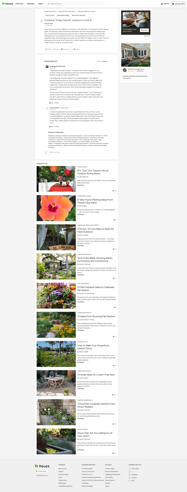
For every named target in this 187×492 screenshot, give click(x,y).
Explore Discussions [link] (50, 11)
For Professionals (87, 468)
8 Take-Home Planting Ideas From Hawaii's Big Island (95, 201)
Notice (66, 474)
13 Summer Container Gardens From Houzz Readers (96, 405)
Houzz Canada (109, 468)
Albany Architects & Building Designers (75, 145)
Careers (60, 471)
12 (115, 278)
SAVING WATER (82, 429)
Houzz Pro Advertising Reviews (91, 477)
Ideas (40, 4)
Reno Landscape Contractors (88, 139)
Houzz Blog (135, 468)
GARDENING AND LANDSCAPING (88, 225)
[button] (102, 61)
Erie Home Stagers (84, 141)
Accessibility (109, 477)
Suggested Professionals (112, 474)
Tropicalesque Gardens (63, 15)
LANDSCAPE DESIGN (84, 254)
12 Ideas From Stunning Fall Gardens (96, 316)
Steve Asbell (83, 235)
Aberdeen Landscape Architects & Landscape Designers (65, 136)
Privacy (60, 474)
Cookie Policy (62, 480)
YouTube (134, 477)
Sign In (107, 486)
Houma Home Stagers (70, 141)
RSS (133, 481)
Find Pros (19, 4)
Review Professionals (111, 471)
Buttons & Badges (87, 486)
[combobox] (75, 4)
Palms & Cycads (49, 15)
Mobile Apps (62, 483)
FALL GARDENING (83, 283)
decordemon (83, 177)
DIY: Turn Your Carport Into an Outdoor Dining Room (92, 172)
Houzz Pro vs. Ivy (87, 474)
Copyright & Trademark (65, 486)
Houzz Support (109, 480)
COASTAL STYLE (82, 342)
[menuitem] (20, 3)
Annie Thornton (84, 264)
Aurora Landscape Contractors (93, 136)
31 (115, 336)
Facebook (135, 474)
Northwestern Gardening (78, 15)
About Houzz (62, 468)
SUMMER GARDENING (84, 400)
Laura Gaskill (83, 378)
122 (115, 395)
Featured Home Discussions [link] (67, 11)
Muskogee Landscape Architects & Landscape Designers (71, 143)
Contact (107, 483)
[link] (138, 71)
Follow (78, 49)
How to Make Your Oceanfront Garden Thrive (93, 347)
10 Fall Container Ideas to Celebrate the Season (95, 288)
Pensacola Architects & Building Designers (76, 138)
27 (115, 424)
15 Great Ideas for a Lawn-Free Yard (95, 374)
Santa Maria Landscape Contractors (67, 139)
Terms (60, 477)
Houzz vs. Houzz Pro (88, 471)
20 (115, 191)
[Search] (49, 4)
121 (115, 453)
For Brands (85, 483)
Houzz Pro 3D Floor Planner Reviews (93, 480)
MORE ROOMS (82, 167)
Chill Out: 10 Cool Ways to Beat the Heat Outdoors (95, 230)
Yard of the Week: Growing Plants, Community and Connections (95, 259)
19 (115, 366)
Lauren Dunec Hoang (86, 293)
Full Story (80, 185)
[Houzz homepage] (8, 3)
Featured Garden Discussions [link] (86, 11)
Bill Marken (83, 206)
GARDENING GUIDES (84, 196)
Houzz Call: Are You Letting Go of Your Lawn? (94, 434)
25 (115, 249)
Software (30, 4)
